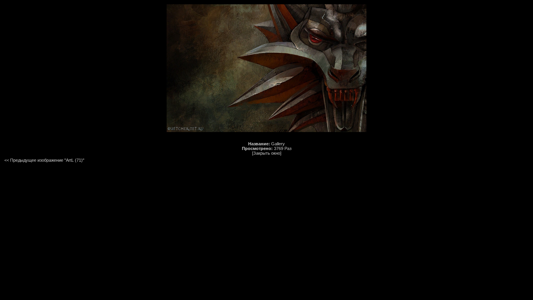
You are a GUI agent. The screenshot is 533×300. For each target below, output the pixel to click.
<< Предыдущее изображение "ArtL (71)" (44, 160)
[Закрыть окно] (266, 153)
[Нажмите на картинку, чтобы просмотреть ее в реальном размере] (266, 130)
